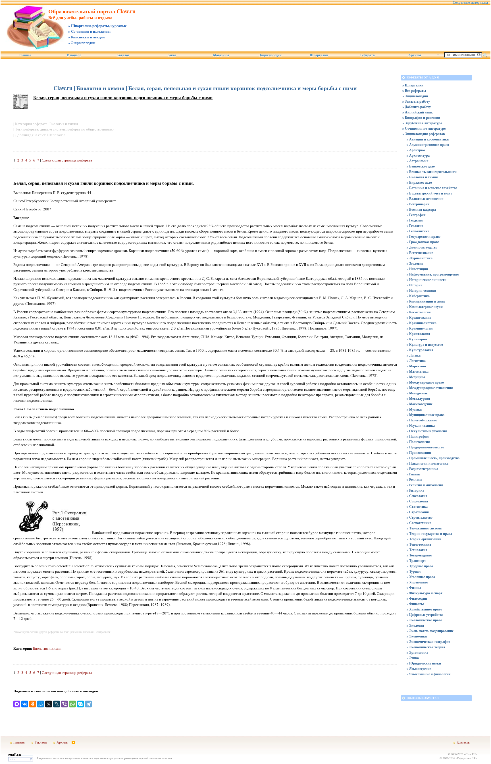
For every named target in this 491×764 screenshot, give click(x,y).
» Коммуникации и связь (426, 301)
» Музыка (414, 409)
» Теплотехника (419, 544)
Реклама (41, 742)
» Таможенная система (424, 528)
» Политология (418, 441)
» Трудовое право (420, 566)
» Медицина (416, 376)
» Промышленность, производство (433, 457)
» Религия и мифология (425, 485)
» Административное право (428, 144)
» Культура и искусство (425, 344)
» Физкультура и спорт (424, 593)
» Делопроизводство (422, 247)
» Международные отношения (430, 387)
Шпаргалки (319, 55)
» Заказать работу (416, 101)
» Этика (413, 657)
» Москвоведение (419, 403)
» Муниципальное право (425, 414)
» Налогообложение (422, 420)
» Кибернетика (418, 295)
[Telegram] (88, 704)
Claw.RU (470, 754)
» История (415, 285)
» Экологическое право (424, 620)
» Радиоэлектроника (422, 468)
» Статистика (417, 506)
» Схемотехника (419, 522)
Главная (25, 55)
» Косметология (419, 312)
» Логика (414, 355)
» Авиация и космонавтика (428, 139)
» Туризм (414, 571)
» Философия (417, 598)
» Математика (417, 371)
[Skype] (80, 704)
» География (416, 214)
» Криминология (420, 328)
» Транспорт (416, 560)
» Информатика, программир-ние (433, 274)
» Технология (417, 549)
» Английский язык (417, 112)
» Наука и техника (421, 425)
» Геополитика (418, 231)
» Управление (417, 582)
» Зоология (415, 263)
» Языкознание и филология (429, 674)
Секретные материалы (470, 3)
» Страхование (418, 512)
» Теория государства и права (429, 533)
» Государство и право (423, 236)
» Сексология (417, 495)
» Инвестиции (417, 268)
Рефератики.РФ (466, 758)
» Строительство (419, 517)
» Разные (413, 474)
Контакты (463, 742)
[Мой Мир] (40, 704)
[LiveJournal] (56, 704)
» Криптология (418, 333)
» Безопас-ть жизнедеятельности (432, 171)
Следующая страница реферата (67, 160)
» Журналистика (419, 258)
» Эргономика (417, 652)
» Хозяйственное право (424, 609)
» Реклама (414, 479)
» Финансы (415, 603)
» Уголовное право (421, 576)
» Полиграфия (418, 436)
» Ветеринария (418, 204)
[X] (48, 704)
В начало (74, 55)
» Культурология (420, 349)
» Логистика (416, 360)
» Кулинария (417, 339)
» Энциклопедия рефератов (423, 133)
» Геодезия (415, 220)
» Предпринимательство (425, 447)
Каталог (122, 55)
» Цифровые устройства (425, 614)
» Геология (415, 225)
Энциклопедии (270, 55)
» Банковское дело (421, 166)
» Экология (415, 625)
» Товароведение (419, 555)
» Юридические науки (424, 663)
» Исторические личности (426, 279)
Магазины (221, 55)
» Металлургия (418, 398)
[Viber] (64, 704)
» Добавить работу (416, 106)
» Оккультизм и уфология (427, 430)
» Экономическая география (428, 641)
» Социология (417, 501)
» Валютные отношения (425, 198)
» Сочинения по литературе (424, 128)
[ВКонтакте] (24, 704)
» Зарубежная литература (422, 123)
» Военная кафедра (421, 209)
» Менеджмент (418, 393)
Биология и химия (47, 648)
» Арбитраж (416, 150)
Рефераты (367, 55)
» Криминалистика (421, 322)
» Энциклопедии (415, 96)
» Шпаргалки (412, 85)
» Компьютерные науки (425, 306)
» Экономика (417, 636)
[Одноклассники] (32, 704)
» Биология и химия (422, 177)
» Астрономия (417, 160)
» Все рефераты (414, 90)
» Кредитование (419, 317)
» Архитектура (418, 155)
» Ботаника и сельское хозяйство (432, 187)
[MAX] (16, 704)
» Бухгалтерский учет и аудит (429, 193)
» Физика (414, 587)
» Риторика (415, 490)
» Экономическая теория (426, 647)
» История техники (421, 290)
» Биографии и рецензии (421, 117)
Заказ (172, 55)
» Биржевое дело (419, 182)
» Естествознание (420, 252)
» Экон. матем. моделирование (430, 630)
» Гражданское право (423, 241)
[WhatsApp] (72, 704)
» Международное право (425, 382)
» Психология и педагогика (427, 463)
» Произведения (419, 452)
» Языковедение (419, 668)
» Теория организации (424, 539)
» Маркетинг (416, 366)
